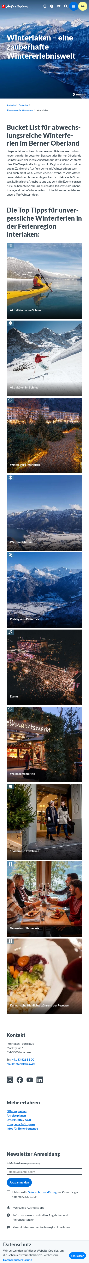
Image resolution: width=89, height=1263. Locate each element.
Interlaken (81, 94)
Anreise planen (16, 1115)
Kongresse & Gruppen (21, 1124)
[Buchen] (82, 6)
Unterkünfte (15, 1120)
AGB (28, 1120)
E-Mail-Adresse (23, 1163)
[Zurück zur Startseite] (15, 6)
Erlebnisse (23, 105)
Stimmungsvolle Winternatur (20, 110)
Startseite (11, 105)
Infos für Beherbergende (22, 1128)
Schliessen (77, 1255)
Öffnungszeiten (16, 1111)
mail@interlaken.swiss (21, 1064)
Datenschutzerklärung (42, 1192)
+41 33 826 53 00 (23, 1059)
